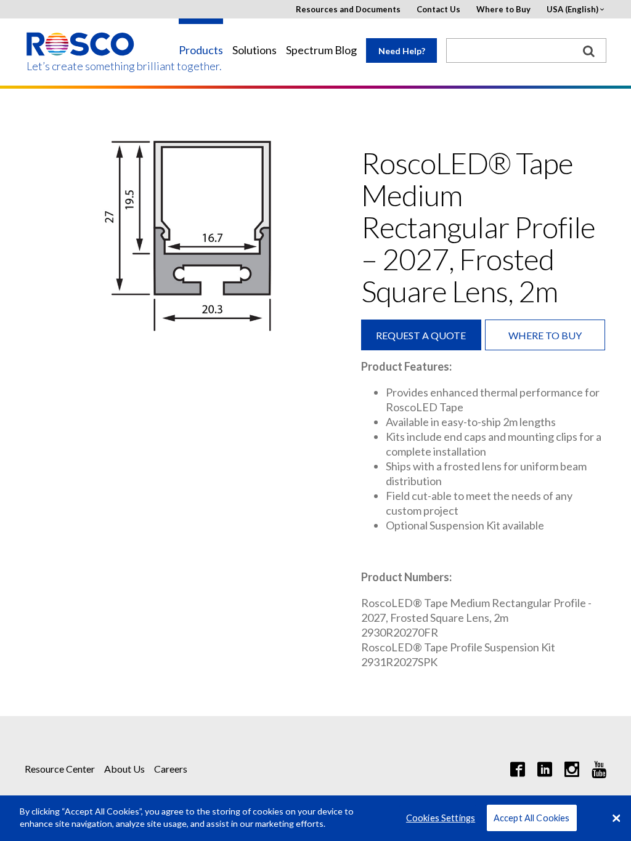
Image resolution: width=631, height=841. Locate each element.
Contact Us (438, 9)
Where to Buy (503, 9)
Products (201, 50)
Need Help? (401, 51)
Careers (170, 769)
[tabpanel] (181, 236)
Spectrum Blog (321, 50)
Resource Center (60, 769)
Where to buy (545, 335)
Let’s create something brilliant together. (81, 66)
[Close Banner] (616, 818)
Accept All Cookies (532, 818)
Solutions (254, 50)
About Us (124, 769)
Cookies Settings (440, 818)
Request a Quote (421, 335)
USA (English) (572, 9)
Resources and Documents (348, 9)
